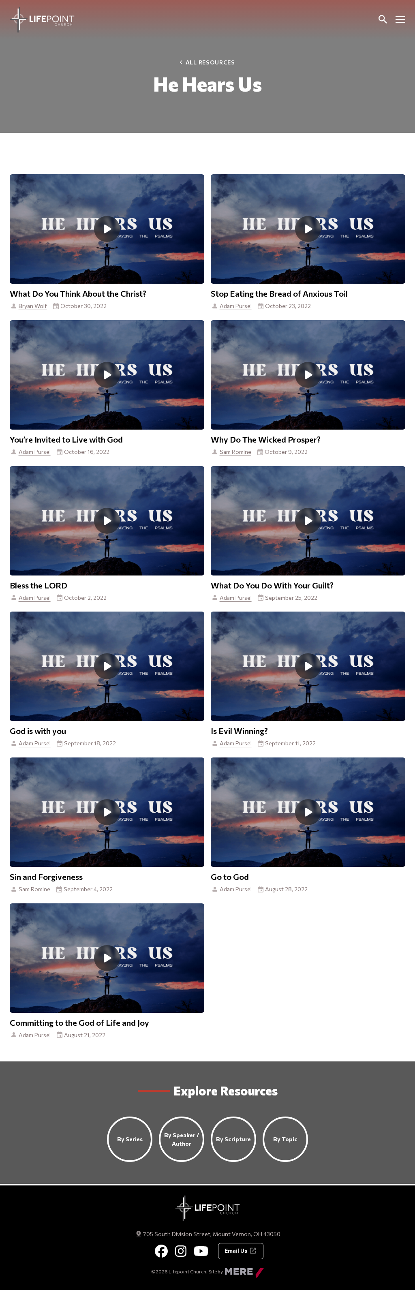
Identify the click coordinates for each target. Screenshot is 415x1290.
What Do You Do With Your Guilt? (272, 585)
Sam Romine (235, 451)
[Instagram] (180, 1251)
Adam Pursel (236, 305)
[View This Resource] (107, 228)
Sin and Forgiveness (46, 876)
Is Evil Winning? (239, 731)
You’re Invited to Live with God (66, 439)
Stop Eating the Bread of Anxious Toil (279, 293)
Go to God (230, 876)
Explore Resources (225, 1090)
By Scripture (233, 1139)
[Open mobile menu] (400, 19)
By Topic (285, 1139)
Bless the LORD (38, 585)
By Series (130, 1139)
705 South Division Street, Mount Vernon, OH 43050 (211, 1233)
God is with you (38, 731)
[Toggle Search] (382, 19)
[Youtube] (201, 1251)
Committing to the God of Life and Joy (79, 1022)
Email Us (236, 1250)
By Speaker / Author (181, 1139)
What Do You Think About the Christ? (78, 293)
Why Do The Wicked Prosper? (266, 439)
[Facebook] (161, 1251)
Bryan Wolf (33, 305)
